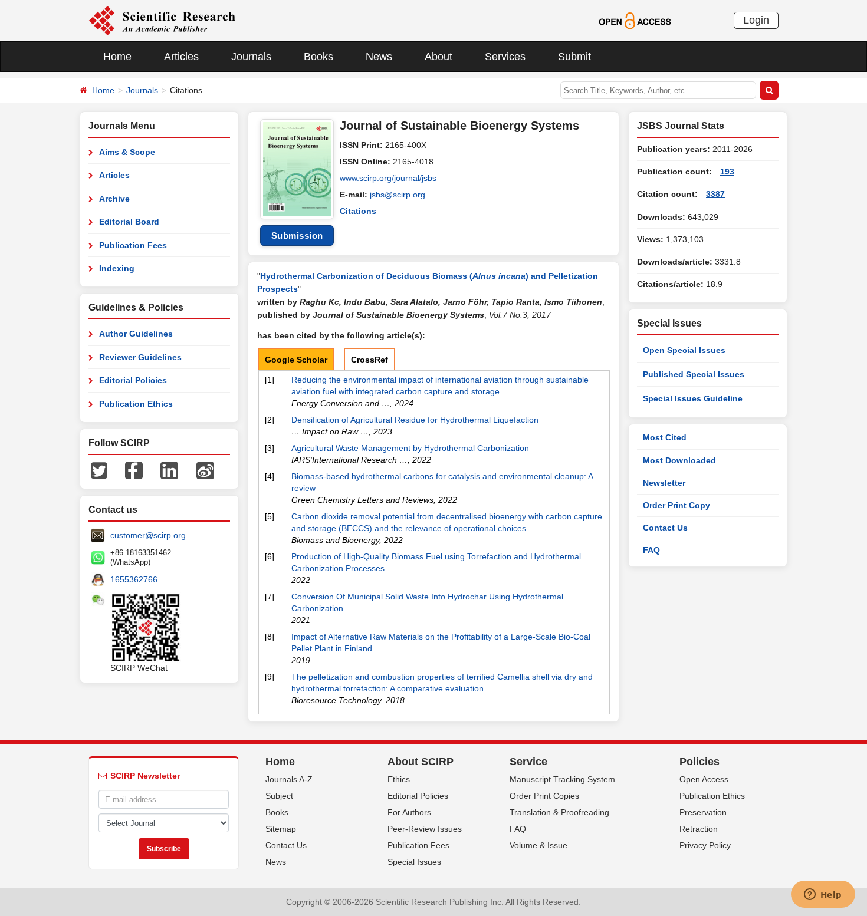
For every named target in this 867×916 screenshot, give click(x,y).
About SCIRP (420, 761)
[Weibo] (205, 470)
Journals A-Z (289, 779)
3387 (715, 194)
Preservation (703, 812)
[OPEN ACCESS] (635, 20)
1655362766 (133, 579)
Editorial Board (129, 221)
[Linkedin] (169, 470)
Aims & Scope (127, 152)
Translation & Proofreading (559, 812)
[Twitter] (99, 470)
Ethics (398, 779)
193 (727, 171)
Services (505, 56)
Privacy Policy (705, 845)
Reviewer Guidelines (140, 357)
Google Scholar (296, 359)
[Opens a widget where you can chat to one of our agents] (822, 895)
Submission (297, 235)
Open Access (703, 779)
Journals (251, 56)
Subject (279, 795)
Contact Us (665, 527)
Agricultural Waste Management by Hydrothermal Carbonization (410, 448)
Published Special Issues (693, 374)
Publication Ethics (136, 403)
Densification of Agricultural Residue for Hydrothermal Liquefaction (414, 419)
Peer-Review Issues (424, 828)
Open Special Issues (684, 350)
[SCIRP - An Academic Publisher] (161, 20)
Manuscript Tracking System (562, 779)
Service (528, 761)
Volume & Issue (538, 845)
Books (318, 56)
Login (756, 20)
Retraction (698, 828)
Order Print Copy (676, 505)
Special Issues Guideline (693, 398)
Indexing (116, 268)
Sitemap (280, 828)
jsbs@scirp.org (397, 194)
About (438, 56)
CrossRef (369, 359)
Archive (114, 198)
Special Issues (414, 861)
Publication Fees (133, 245)
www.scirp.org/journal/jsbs (388, 178)
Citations (358, 211)
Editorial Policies (133, 380)
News (379, 56)
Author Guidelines (136, 333)
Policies (699, 761)
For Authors (409, 812)
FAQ (651, 550)
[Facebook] (134, 470)
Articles (181, 56)
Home (117, 56)
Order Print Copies (544, 795)
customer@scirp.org (148, 535)
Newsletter (664, 482)
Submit (574, 56)
